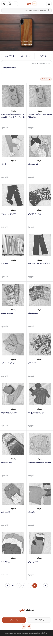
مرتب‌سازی (24, 56)
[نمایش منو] (49, 3)
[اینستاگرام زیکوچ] (24, 626)
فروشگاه (26, 610)
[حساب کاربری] (15, 3)
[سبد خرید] (9, 3)
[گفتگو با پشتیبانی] (3, 3)
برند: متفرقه (47, 79)
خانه (31, 41)
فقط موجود (8, 56)
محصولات (42, 63)
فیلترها (42, 56)
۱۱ (13, 585)
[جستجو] (48, 10)
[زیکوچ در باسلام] (29, 626)
